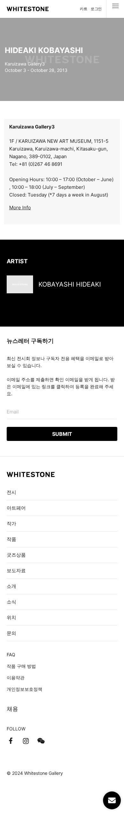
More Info (20, 207)
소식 (11, 602)
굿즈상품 (16, 555)
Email (13, 412)
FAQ (11, 654)
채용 (12, 708)
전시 (11, 492)
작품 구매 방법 (21, 666)
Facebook (10, 741)
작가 (11, 523)
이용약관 (15, 677)
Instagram (26, 741)
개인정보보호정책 (24, 689)
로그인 (96, 8)
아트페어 (16, 508)
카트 (83, 8)
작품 (11, 539)
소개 (11, 586)
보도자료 (16, 570)
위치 (11, 617)
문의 (11, 633)
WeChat (41, 741)
